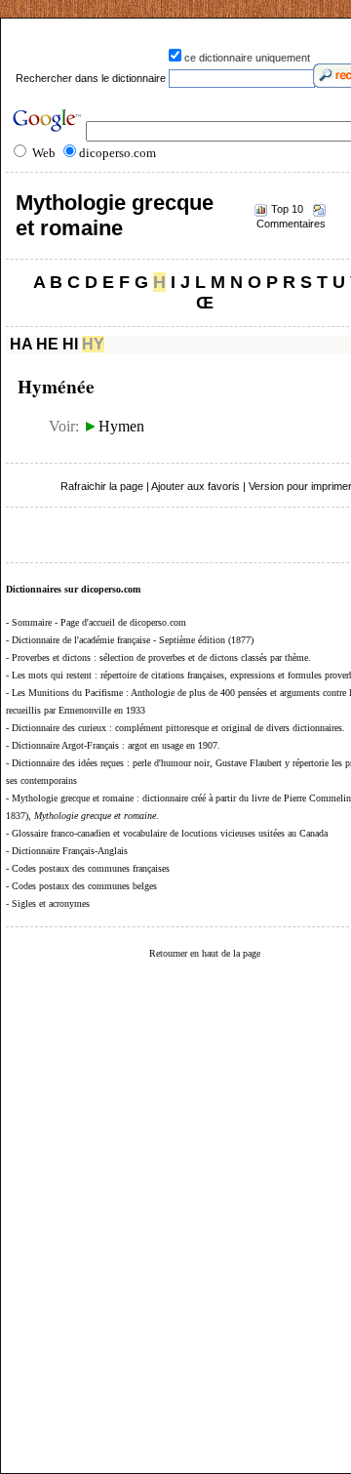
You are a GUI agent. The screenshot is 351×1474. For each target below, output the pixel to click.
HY (93, 344)
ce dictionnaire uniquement (247, 57)
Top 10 (287, 209)
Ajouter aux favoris (195, 486)
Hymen (113, 426)
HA (21, 344)
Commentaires (291, 223)
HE (47, 344)
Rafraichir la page (101, 486)
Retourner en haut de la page (204, 953)
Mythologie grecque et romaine (115, 215)
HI (70, 344)
